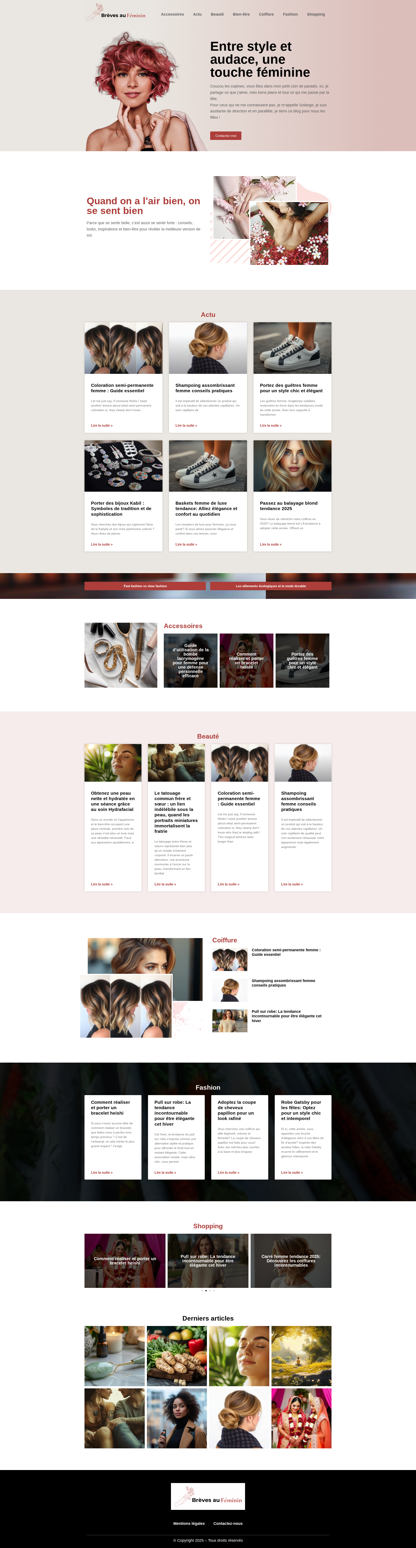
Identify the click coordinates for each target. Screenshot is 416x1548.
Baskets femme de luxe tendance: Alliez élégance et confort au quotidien (206, 508)
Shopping (316, 14)
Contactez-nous (228, 1523)
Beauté (217, 14)
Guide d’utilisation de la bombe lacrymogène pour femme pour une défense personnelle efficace (191, 660)
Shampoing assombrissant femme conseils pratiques (283, 983)
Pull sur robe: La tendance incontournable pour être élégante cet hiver (287, 1016)
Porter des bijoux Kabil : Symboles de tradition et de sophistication (121, 508)
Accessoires (172, 14)
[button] (202, 1290)
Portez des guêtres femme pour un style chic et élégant (302, 660)
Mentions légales (189, 1523)
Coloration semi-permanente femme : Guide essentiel (239, 798)
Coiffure (266, 14)
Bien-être (241, 14)
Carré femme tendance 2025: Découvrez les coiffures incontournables (207, 1261)
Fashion (290, 14)
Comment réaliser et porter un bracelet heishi (246, 660)
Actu (197, 14)
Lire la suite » (102, 425)
